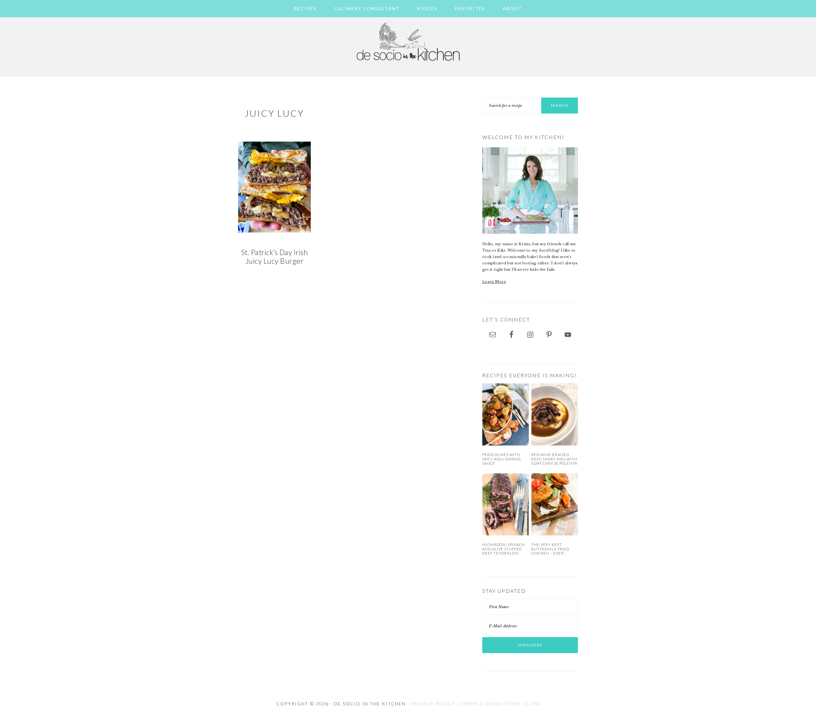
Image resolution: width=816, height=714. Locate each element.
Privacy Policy (433, 703)
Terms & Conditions (491, 703)
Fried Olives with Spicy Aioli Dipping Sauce (501, 459)
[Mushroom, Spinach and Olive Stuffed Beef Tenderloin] (505, 504)
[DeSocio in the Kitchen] (408, 64)
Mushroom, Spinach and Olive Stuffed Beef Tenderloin (503, 548)
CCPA (533, 703)
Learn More (494, 281)
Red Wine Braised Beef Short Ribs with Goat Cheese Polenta (554, 459)
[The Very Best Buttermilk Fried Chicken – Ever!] (554, 504)
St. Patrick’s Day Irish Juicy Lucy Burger (274, 256)
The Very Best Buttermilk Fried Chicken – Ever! (550, 548)
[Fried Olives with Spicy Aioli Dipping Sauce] (505, 414)
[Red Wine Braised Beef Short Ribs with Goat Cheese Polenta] (554, 414)
